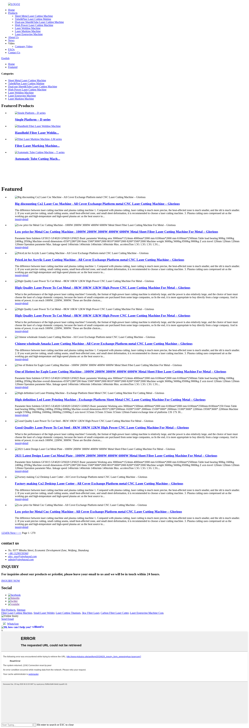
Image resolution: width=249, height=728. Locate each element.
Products (12, 13)
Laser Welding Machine (27, 28)
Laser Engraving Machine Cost (146, 612)
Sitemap (21, 609)
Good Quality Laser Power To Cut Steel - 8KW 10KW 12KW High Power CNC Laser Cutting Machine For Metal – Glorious (102, 427)
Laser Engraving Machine (29, 34)
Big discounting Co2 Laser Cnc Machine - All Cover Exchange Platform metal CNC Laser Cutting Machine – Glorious (97, 204)
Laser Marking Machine (28, 31)
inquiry (19, 219)
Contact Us (14, 52)
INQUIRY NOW (10, 580)
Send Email (7, 619)
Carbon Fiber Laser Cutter (115, 612)
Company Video (24, 46)
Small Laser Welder (44, 612)
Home (11, 9)
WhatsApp (13, 623)
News (11, 40)
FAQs (11, 49)
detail (25, 219)
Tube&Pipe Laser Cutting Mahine (33, 19)
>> (19, 532)
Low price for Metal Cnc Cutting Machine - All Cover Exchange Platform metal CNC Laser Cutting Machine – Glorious (98, 511)
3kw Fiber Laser (90, 612)
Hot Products (8, 609)
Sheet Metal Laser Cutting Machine (34, 16)
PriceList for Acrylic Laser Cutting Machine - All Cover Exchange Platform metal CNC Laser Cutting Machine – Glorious (99, 259)
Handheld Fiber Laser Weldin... (37, 132)
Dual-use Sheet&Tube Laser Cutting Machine (39, 22)
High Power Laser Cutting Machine (34, 25)
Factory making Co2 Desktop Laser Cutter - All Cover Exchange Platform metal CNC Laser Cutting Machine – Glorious (99, 483)
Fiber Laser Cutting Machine (16, 612)
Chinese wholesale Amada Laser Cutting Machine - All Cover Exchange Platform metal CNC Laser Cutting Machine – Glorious (103, 343)
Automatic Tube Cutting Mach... (37, 159)
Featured (12, 67)
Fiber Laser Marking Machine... (37, 145)
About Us (13, 37)
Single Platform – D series (32, 119)
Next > (13, 532)
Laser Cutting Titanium (68, 612)
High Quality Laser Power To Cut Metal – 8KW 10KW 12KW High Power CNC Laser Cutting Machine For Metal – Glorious (102, 287)
